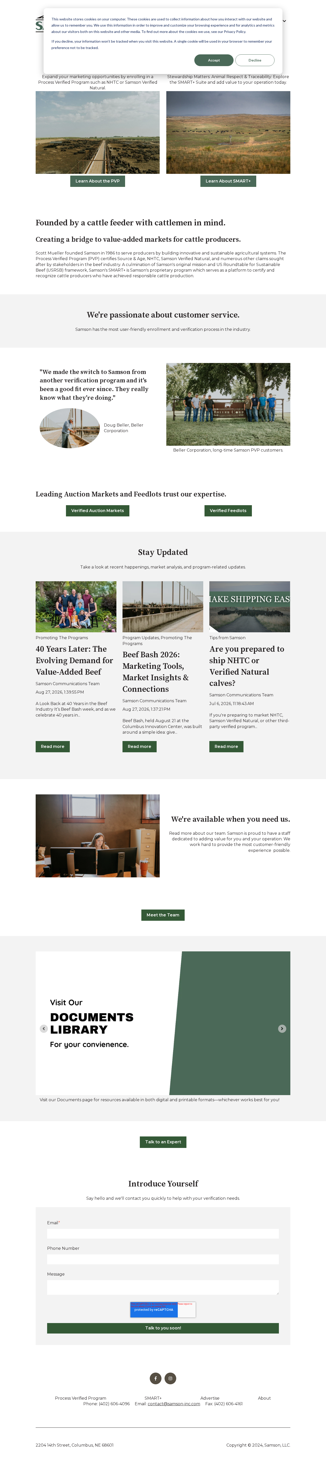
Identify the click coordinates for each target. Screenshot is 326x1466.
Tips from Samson (227, 637)
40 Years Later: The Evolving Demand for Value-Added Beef (74, 660)
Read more (52, 746)
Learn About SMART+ (228, 181)
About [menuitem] (264, 1398)
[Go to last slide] (44, 1029)
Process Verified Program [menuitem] (80, 1398)
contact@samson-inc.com (174, 1403)
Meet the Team (163, 915)
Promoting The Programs (62, 637)
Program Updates (141, 637)
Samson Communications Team (68, 683)
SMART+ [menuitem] (153, 1398)
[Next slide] (282, 1029)
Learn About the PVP (98, 181)
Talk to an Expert (163, 1142)
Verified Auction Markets (97, 510)
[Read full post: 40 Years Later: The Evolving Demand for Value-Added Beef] (76, 606)
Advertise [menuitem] (210, 1398)
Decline (255, 60)
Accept (214, 60)
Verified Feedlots (228, 510)
